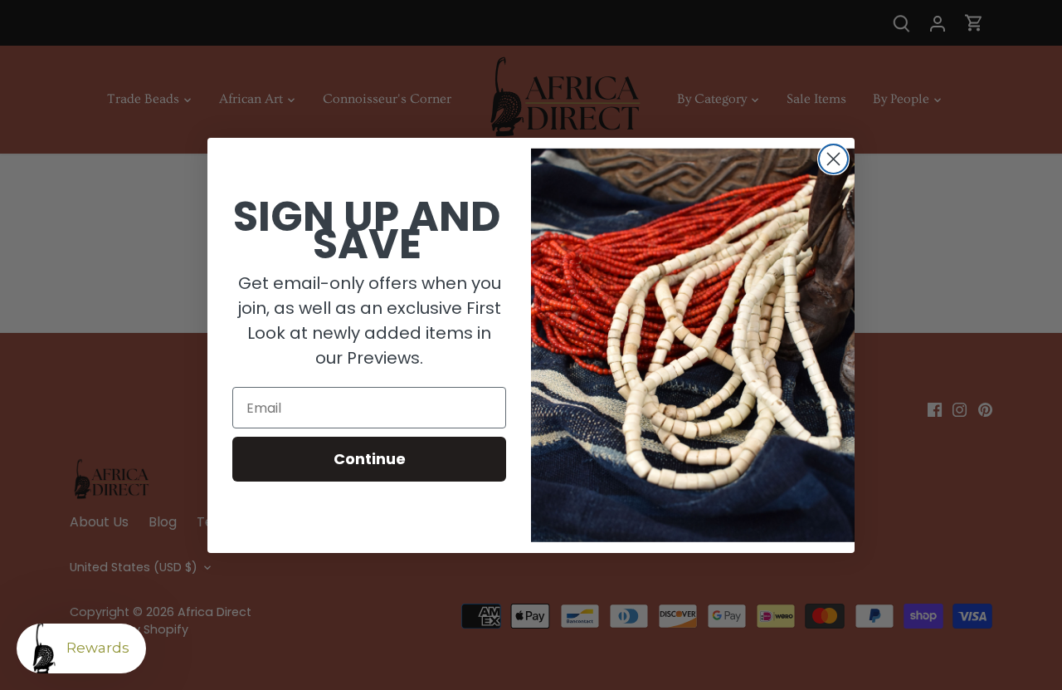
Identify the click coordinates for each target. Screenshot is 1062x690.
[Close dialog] (833, 159)
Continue (370, 458)
